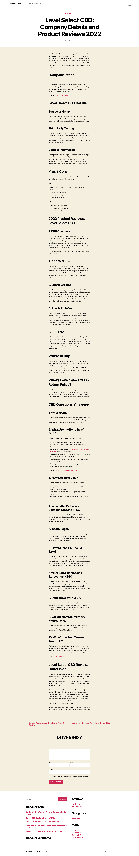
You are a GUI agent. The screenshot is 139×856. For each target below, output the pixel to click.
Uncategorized (69, 13)
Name (50, 762)
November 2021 (77, 807)
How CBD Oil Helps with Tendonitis (67, 470)
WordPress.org (77, 837)
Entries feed (76, 832)
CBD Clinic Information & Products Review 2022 (43, 822)
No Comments (81, 40)
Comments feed (77, 835)
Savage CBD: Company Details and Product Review (44, 831)
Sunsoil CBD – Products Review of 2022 (40, 818)
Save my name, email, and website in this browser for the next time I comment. (69, 776)
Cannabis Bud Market (17, 3)
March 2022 (76, 804)
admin (59, 40)
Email (72, 762)
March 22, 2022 (69, 40)
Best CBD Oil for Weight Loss (65, 657)
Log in (74, 830)
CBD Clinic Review (62, 95)
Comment (52, 748)
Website (51, 769)
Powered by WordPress (53, 852)
